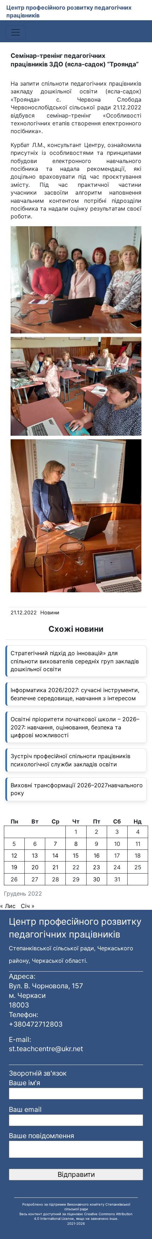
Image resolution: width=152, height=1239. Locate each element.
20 (35, 867)
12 (14, 855)
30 (96, 879)
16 (97, 855)
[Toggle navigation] (15, 32)
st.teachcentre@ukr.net (46, 1048)
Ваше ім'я (24, 1082)
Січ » (28, 905)
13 (35, 855)
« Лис (8, 905)
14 (55, 855)
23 (96, 867)
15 (76, 855)
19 (14, 867)
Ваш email (25, 1109)
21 (55, 867)
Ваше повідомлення (41, 1135)
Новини (49, 612)
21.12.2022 (24, 612)
